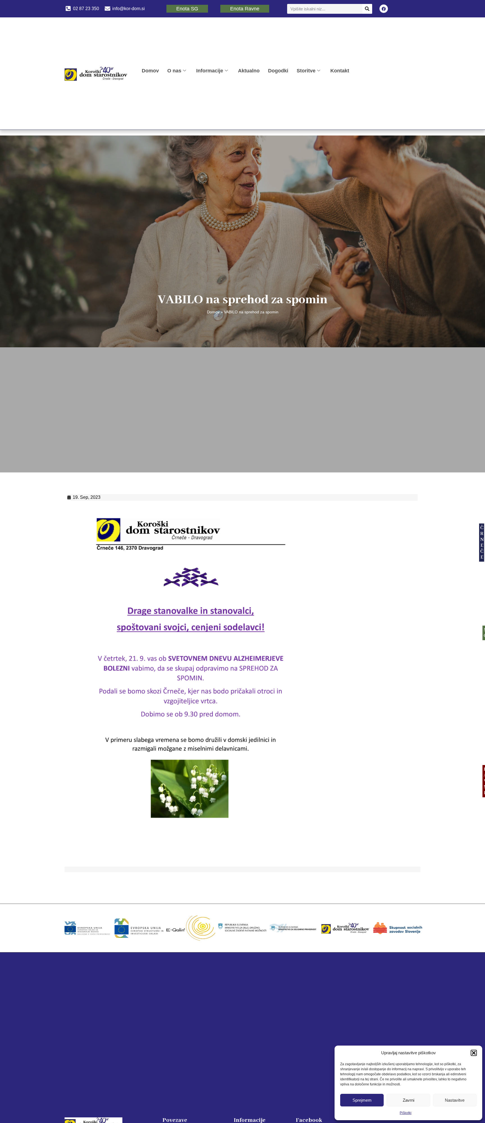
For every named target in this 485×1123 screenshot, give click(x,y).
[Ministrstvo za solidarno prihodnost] (294, 928)
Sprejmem (362, 1100)
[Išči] (367, 9)
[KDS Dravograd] (345, 928)
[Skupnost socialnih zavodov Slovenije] (397, 928)
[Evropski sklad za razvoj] (87, 928)
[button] (474, 1053)
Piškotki (405, 1113)
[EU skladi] (139, 928)
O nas (174, 71)
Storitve (306, 71)
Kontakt (339, 71)
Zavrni (408, 1100)
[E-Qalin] (190, 928)
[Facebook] (383, 8)
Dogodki (278, 71)
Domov (150, 71)
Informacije (209, 71)
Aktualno (249, 71)
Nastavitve (455, 1100)
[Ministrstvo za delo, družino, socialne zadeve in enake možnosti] (242, 928)
